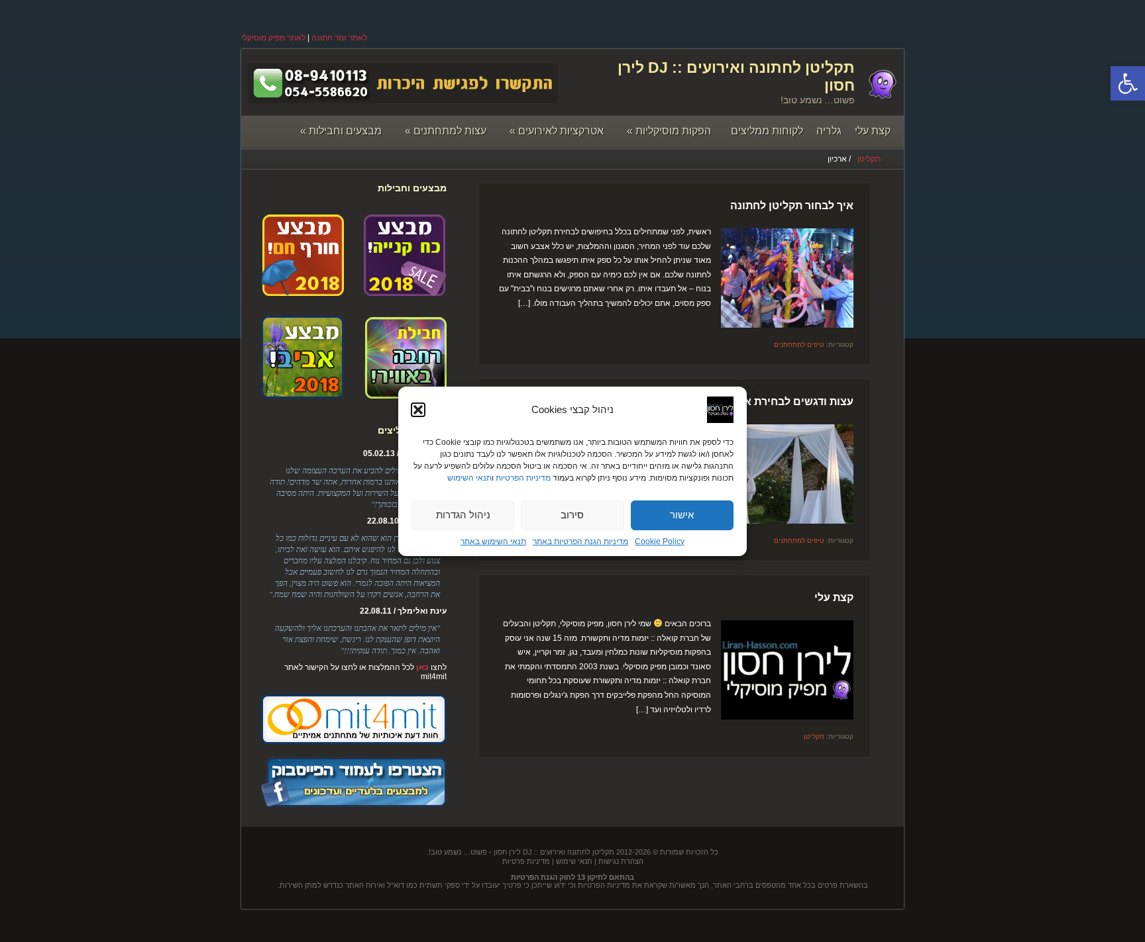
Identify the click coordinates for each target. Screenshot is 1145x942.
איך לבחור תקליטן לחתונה (791, 205)
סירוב (572, 514)
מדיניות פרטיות (526, 861)
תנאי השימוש (469, 478)
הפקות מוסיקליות (669, 130)
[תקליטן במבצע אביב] (302, 394)
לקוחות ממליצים (767, 130)
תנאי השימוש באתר (493, 541)
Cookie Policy (659, 541)
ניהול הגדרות (463, 514)
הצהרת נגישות (620, 861)
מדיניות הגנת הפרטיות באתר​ (580, 541)
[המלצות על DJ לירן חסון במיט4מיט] (354, 741)
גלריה (829, 130)
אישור (682, 514)
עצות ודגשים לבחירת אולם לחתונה (770, 401)
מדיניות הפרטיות (523, 478)
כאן (422, 667)
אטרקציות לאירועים (557, 130)
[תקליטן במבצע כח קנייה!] (405, 291)
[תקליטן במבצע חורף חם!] (302, 291)
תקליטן (869, 159)
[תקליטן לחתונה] (882, 96)
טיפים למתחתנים (799, 344)
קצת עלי (873, 130)
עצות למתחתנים (445, 130)
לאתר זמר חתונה (339, 37)
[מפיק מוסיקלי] (354, 804)
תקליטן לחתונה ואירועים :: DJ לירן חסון (554, 852)
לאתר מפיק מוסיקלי (273, 37)
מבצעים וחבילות (341, 130)
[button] (1128, 83)
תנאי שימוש (574, 861)
